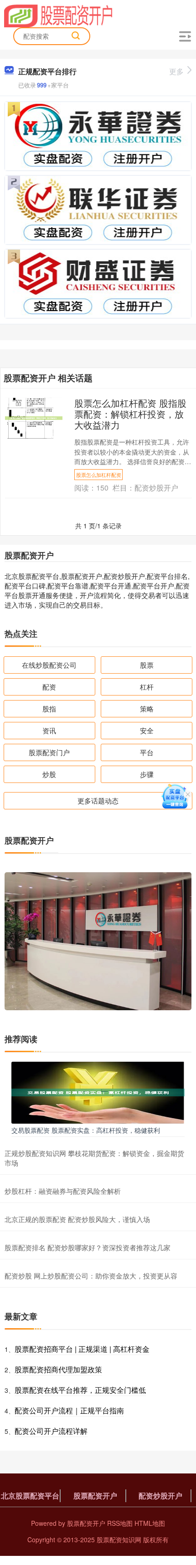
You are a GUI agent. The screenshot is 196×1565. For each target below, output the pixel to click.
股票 (147, 665)
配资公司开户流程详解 (51, 1431)
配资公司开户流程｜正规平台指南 (69, 1410)
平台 (147, 752)
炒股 (49, 774)
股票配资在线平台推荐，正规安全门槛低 (80, 1390)
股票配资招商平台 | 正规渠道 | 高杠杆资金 (82, 1349)
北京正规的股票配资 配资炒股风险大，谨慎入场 (77, 1219)
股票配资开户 (95, 1495)
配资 (49, 686)
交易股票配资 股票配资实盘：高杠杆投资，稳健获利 (85, 1130)
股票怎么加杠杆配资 (98, 474)
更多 (176, 71)
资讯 (49, 730)
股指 (49, 708)
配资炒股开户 (160, 1495)
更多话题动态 (98, 800)
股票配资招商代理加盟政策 (58, 1369)
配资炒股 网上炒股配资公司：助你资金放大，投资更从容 (91, 1275)
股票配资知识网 (119, 1539)
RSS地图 (120, 1523)
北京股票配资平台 (30, 1495)
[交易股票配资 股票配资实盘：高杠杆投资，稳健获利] (98, 1091)
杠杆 (147, 686)
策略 (147, 708)
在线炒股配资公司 (49, 665)
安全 (147, 730)
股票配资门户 (49, 752)
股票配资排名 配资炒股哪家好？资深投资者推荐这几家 (87, 1247)
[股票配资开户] (58, 15)
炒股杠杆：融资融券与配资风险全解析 (63, 1191)
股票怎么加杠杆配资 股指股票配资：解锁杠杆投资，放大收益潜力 (130, 413)
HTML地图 (149, 1523)
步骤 (147, 774)
